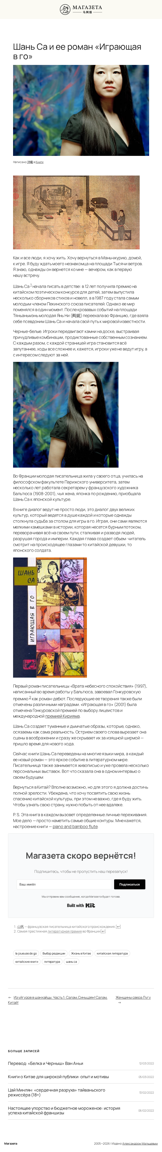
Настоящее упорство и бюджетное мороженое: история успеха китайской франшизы (64, 1110)
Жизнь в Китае (81, 953)
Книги (40, 162)
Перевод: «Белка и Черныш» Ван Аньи (45, 1063)
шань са (71, 962)
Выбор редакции (54, 953)
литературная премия (65, 931)
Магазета (10, 1143)
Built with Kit (81, 905)
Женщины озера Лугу (133, 997)
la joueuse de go (26, 953)
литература (52, 962)
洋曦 (30, 162)
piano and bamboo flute (75, 826)
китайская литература (112, 953)
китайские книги (26, 962)
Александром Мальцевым (140, 1143)
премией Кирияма (62, 716)
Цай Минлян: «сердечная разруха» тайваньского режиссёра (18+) (56, 1092)
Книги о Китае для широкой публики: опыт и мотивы (58, 1076)
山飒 (20, 926)
